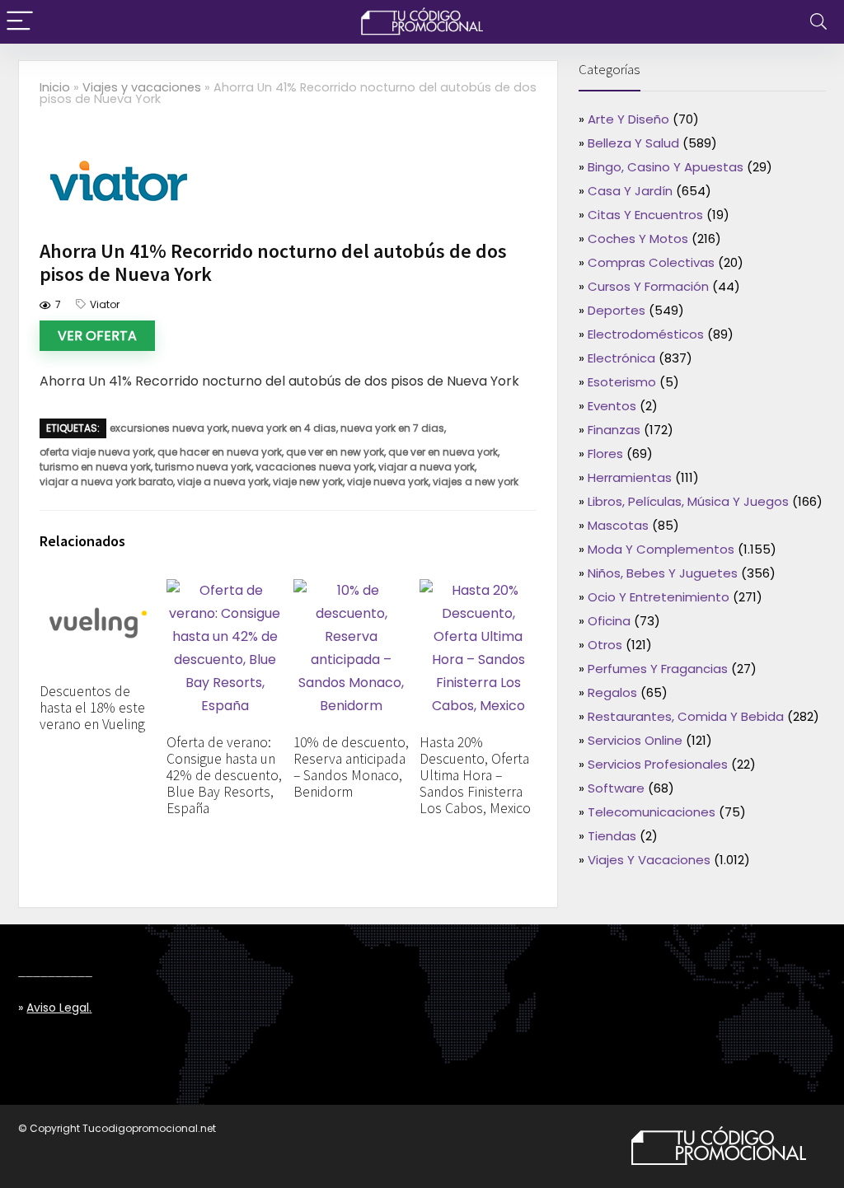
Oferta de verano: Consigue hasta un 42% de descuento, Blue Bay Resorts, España (224, 775)
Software (616, 788)
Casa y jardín (630, 190)
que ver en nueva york (443, 452)
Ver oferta (97, 335)
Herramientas (630, 477)
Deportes (616, 310)
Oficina (609, 620)
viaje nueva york (388, 482)
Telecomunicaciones (651, 812)
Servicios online (635, 740)
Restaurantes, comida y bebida (686, 716)
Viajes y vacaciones (141, 87)
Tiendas (612, 835)
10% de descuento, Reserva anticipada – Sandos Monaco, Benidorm (351, 767)
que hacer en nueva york (219, 452)
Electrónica (621, 358)
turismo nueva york (203, 467)
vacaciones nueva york (315, 467)
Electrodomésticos (646, 334)
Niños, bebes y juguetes (663, 573)
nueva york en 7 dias (392, 428)
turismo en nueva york (95, 467)
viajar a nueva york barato (106, 482)
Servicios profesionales (658, 764)
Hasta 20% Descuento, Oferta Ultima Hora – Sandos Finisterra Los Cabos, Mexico (475, 775)
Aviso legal (57, 1007)
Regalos (612, 692)
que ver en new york (335, 452)
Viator (105, 304)
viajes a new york (475, 482)
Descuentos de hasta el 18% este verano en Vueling (92, 707)
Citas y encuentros (645, 214)
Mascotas (618, 525)
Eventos (612, 405)
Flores (605, 453)
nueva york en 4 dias (284, 428)
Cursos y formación (648, 286)
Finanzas (614, 429)
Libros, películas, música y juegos (688, 501)
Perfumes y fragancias (658, 668)
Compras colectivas (651, 262)
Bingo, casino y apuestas (665, 166)
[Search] (818, 22)
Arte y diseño (628, 119)
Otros (605, 644)
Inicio (55, 87)
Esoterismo (622, 382)
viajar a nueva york (426, 467)
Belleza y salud (633, 143)
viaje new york (308, 482)
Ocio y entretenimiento (658, 597)
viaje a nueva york (223, 482)
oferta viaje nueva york (96, 452)
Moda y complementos (661, 549)
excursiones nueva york (168, 428)
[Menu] (20, 22)
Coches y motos (638, 238)
